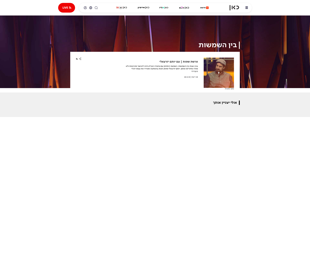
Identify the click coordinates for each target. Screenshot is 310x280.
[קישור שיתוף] (77, 59)
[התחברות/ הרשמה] (85, 7)
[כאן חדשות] (204, 7)
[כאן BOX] (184, 7)
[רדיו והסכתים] (164, 7)
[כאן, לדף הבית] (232, 8)
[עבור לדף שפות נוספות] (90, 7)
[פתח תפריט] (246, 8)
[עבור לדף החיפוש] (96, 7)
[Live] (66, 8)
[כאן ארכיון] (143, 7)
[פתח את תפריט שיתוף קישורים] (80, 59)
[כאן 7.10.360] (121, 7)
